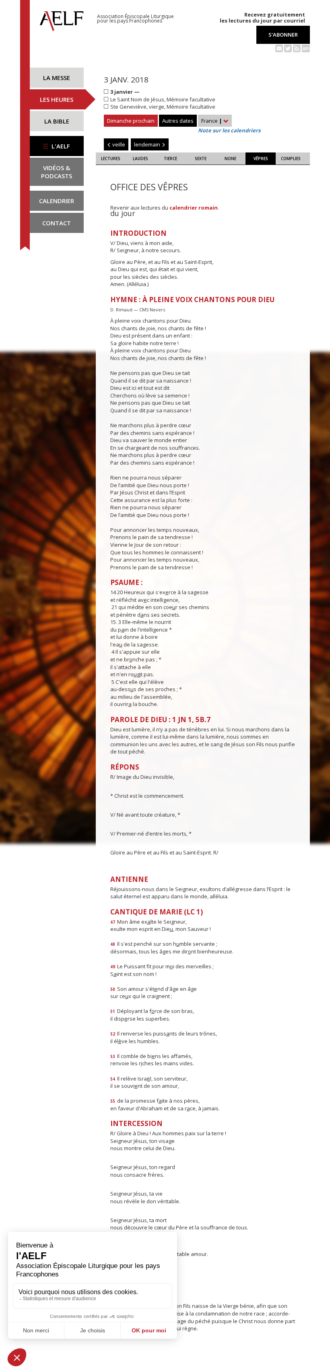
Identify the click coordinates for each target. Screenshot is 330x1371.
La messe (56, 78)
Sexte (200, 158)
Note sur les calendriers (229, 130)
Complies (291, 158)
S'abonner (283, 34)
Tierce (170, 158)
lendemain (147, 144)
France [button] (211, 120)
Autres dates (178, 120)
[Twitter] (288, 48)
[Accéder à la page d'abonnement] (279, 48)
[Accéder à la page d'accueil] (61, 19)
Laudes (140, 158)
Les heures (56, 99)
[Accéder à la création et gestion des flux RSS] (297, 48)
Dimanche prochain (131, 120)
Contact (56, 223)
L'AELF (60, 146)
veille (118, 144)
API (306, 48)
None (230, 158)
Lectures (110, 158)
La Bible (56, 121)
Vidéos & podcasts (56, 172)
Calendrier (56, 201)
